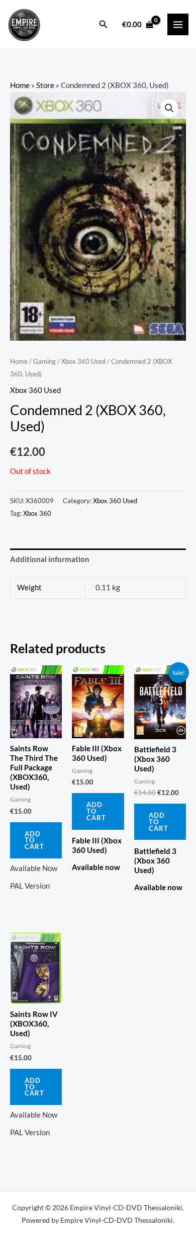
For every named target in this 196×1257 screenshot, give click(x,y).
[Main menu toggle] (177, 24)
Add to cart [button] (34, 840)
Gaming (44, 361)
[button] (103, 24)
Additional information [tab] (49, 559)
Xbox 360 (37, 513)
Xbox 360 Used (83, 361)
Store (45, 85)
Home (20, 85)
